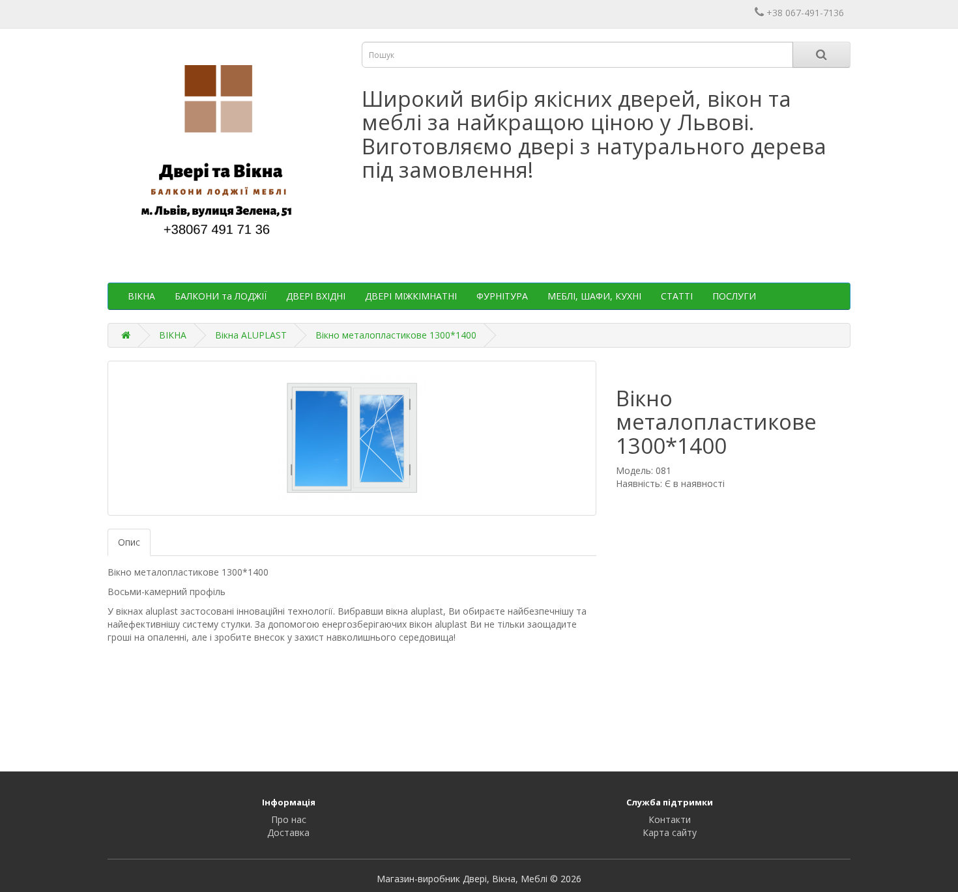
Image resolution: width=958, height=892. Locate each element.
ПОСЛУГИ (734, 296)
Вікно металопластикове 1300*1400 (395, 335)
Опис (129, 542)
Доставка (288, 832)
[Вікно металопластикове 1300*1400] (352, 438)
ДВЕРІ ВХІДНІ (315, 296)
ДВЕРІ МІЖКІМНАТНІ (411, 296)
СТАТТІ (677, 296)
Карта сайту (670, 832)
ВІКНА (141, 296)
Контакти (669, 819)
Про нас (288, 819)
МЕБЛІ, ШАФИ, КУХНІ (594, 296)
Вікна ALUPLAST (251, 335)
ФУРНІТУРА (502, 296)
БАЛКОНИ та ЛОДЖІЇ (221, 296)
